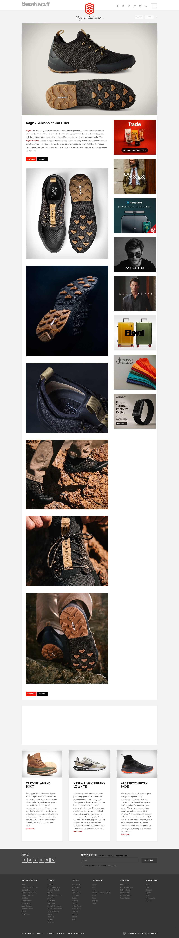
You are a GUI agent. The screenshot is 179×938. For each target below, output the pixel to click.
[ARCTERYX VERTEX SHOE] (137, 764)
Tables (74, 916)
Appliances (76, 884)
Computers (26, 890)
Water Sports (125, 898)
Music (94, 895)
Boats (148, 884)
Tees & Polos (52, 914)
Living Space (77, 906)
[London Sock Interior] (135, 372)
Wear (50, 880)
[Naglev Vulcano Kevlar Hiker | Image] (89, 69)
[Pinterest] (129, 5)
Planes (148, 900)
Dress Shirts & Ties (54, 895)
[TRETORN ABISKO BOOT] (42, 764)
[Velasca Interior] (135, 176)
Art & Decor (76, 887)
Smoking (95, 900)
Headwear (51, 903)
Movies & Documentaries (101, 892)
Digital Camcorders (29, 892)
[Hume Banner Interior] (135, 215)
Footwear (51, 900)
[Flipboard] (134, 5)
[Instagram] (140, 5)
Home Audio (26, 903)
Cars (148, 887)
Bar (73, 890)
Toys (74, 919)
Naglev (29, 130)
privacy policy (111, 865)
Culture (97, 880)
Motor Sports (125, 892)
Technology (29, 880)
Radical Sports (125, 895)
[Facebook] (117, 5)
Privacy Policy (28, 933)
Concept (149, 890)
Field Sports (124, 884)
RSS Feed (40, 933)
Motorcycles (150, 898)
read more (30, 828)
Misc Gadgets (27, 906)
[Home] (89, 8)
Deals (49, 892)
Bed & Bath (76, 892)
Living (75, 880)
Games (74, 898)
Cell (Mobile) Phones (30, 887)
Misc (147, 895)
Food (94, 890)
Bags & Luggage (53, 887)
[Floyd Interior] (135, 332)
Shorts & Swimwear (54, 908)
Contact (50, 933)
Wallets (50, 919)
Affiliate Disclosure (76, 933)
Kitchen (75, 900)
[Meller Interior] (135, 254)
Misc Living (76, 908)
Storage (75, 914)
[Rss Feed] (145, 5)
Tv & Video (26, 914)
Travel (94, 903)
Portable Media (27, 908)
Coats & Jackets (53, 890)
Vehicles (151, 880)
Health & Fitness (126, 887)
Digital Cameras (28, 895)
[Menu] (154, 5)
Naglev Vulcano (32, 140)
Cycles (148, 892)
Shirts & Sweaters (54, 906)
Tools (24, 911)
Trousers (50, 916)
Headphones (27, 900)
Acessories (51, 884)
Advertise (61, 933)
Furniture (75, 895)
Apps (24, 884)
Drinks (94, 887)
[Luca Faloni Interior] (135, 293)
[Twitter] (123, 5)
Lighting (75, 903)
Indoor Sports (125, 890)
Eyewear (50, 898)
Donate (94, 884)
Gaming (25, 898)
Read (94, 898)
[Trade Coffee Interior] (135, 137)
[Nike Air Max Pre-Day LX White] (89, 764)
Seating (75, 911)
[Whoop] (135, 411)
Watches (50, 922)
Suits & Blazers (53, 911)
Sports (125, 880)
